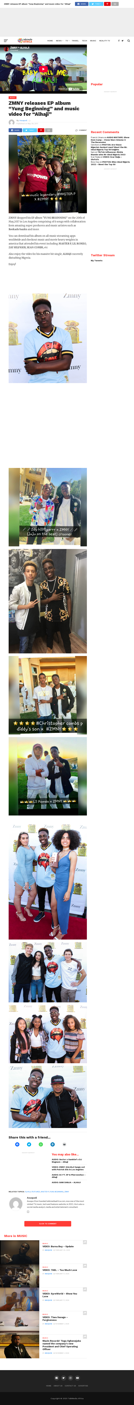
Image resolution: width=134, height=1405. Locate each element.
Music (93, 41)
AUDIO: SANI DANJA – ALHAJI (66, 1182)
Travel (75, 41)
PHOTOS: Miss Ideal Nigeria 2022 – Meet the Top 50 (110, 163)
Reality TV (104, 41)
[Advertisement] (67, 18)
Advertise (83, 1386)
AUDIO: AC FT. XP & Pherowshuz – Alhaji (69, 1176)
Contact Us (70, 1386)
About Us (58, 1386)
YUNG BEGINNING (56, 1192)
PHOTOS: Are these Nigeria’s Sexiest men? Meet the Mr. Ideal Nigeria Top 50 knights (109, 147)
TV (66, 41)
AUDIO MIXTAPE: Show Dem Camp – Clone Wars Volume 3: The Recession (110, 139)
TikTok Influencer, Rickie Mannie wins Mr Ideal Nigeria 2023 (108, 153)
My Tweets (96, 260)
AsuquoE (23, 120)
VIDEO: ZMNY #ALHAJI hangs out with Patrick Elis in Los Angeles (68, 1168)
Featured (36, 1192)
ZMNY (66, 1192)
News (59, 41)
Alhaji (28, 1192)
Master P (45, 1192)
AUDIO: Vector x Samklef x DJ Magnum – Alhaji (67, 1160)
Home (50, 41)
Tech (84, 41)
